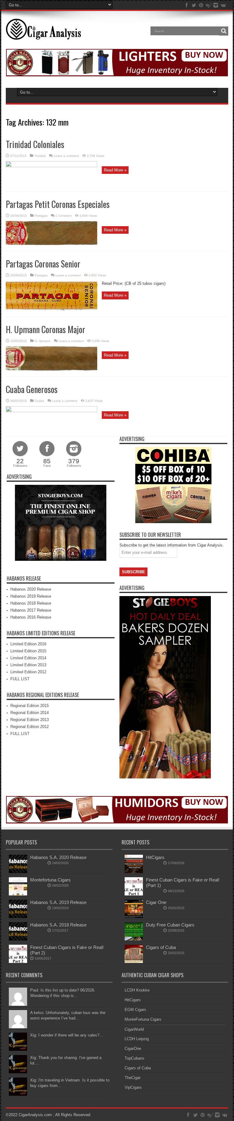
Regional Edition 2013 (29, 719)
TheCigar (132, 1077)
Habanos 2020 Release (30, 589)
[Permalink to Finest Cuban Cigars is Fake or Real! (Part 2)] (18, 961)
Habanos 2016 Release (30, 617)
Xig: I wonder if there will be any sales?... (66, 1035)
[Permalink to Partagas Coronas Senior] (51, 309)
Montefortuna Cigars (50, 879)
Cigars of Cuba (161, 947)
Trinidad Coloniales (35, 144)
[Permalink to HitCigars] (134, 871)
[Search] (223, 31)
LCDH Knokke (137, 990)
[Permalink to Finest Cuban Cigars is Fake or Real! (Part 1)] (134, 894)
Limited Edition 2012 (28, 672)
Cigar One (156, 902)
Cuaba (39, 400)
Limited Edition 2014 (28, 658)
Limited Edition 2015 (28, 651)
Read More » (115, 170)
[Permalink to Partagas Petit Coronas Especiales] (51, 243)
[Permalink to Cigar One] (134, 916)
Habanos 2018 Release (30, 603)
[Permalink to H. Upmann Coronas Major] (51, 369)
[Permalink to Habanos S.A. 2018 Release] (18, 939)
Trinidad (40, 155)
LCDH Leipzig (137, 1038)
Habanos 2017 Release (30, 610)
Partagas (41, 215)
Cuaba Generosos (32, 389)
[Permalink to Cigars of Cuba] (134, 961)
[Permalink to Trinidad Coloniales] (51, 166)
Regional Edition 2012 (29, 726)
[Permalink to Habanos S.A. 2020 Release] (18, 871)
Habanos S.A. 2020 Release (58, 857)
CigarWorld (134, 1029)
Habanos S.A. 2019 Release (58, 902)
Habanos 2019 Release (30, 596)
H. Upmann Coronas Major (45, 329)
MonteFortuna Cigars (143, 1019)
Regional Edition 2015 (29, 705)
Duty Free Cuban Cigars (170, 924)
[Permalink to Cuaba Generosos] (51, 411)
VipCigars (133, 1087)
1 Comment (63, 215)
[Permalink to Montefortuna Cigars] (18, 894)
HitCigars (155, 857)
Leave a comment (66, 155)
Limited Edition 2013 (28, 665)
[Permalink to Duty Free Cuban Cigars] (134, 939)
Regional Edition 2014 (29, 712)
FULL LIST (20, 679)
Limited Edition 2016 (28, 644)
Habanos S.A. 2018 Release (58, 924)
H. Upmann (43, 341)
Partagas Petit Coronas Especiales (58, 204)
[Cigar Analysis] (43, 35)
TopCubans (134, 1058)
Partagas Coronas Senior (43, 263)
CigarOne (133, 1048)
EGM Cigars (135, 1009)
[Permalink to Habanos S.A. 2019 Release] (18, 916)
